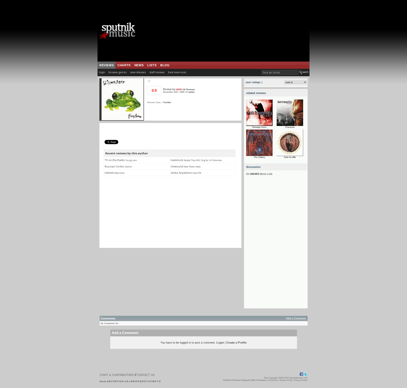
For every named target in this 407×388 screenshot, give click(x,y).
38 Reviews (188, 89)
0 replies (190, 92)
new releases (138, 72)
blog (164, 65)
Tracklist (167, 102)
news (139, 65)
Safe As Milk (290, 157)
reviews (106, 65)
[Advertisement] (230, 30)
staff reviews (156, 72)
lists (151, 65)
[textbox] (279, 72)
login (102, 72)
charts (124, 65)
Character (290, 127)
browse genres (118, 72)
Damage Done (259, 127)
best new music (177, 72)
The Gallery (259, 157)
